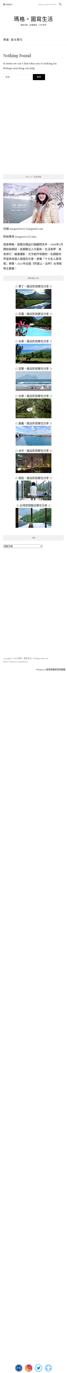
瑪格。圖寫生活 (33, 19)
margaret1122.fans (25, 236)
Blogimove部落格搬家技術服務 (50, 669)
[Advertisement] (33, 134)
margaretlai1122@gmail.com (26, 228)
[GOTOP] (48, 1368)
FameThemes (22, 662)
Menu (9, 4)
